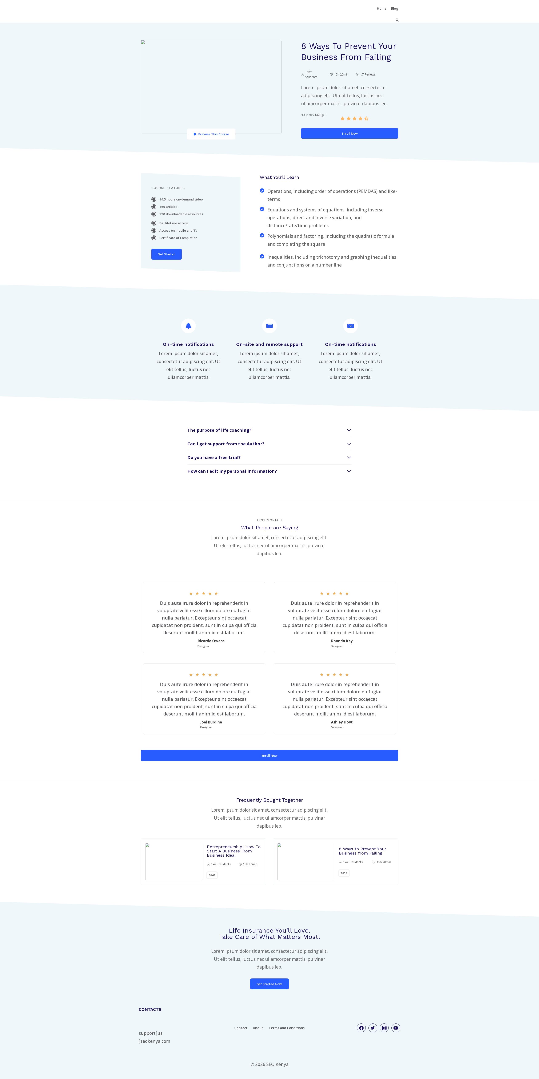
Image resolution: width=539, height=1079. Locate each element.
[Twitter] (372, 1027)
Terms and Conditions (287, 1028)
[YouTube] (395, 1027)
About (258, 1028)
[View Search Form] (397, 20)
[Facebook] (361, 1027)
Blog (394, 8)
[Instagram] (384, 1027)
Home (382, 8)
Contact (241, 1028)
